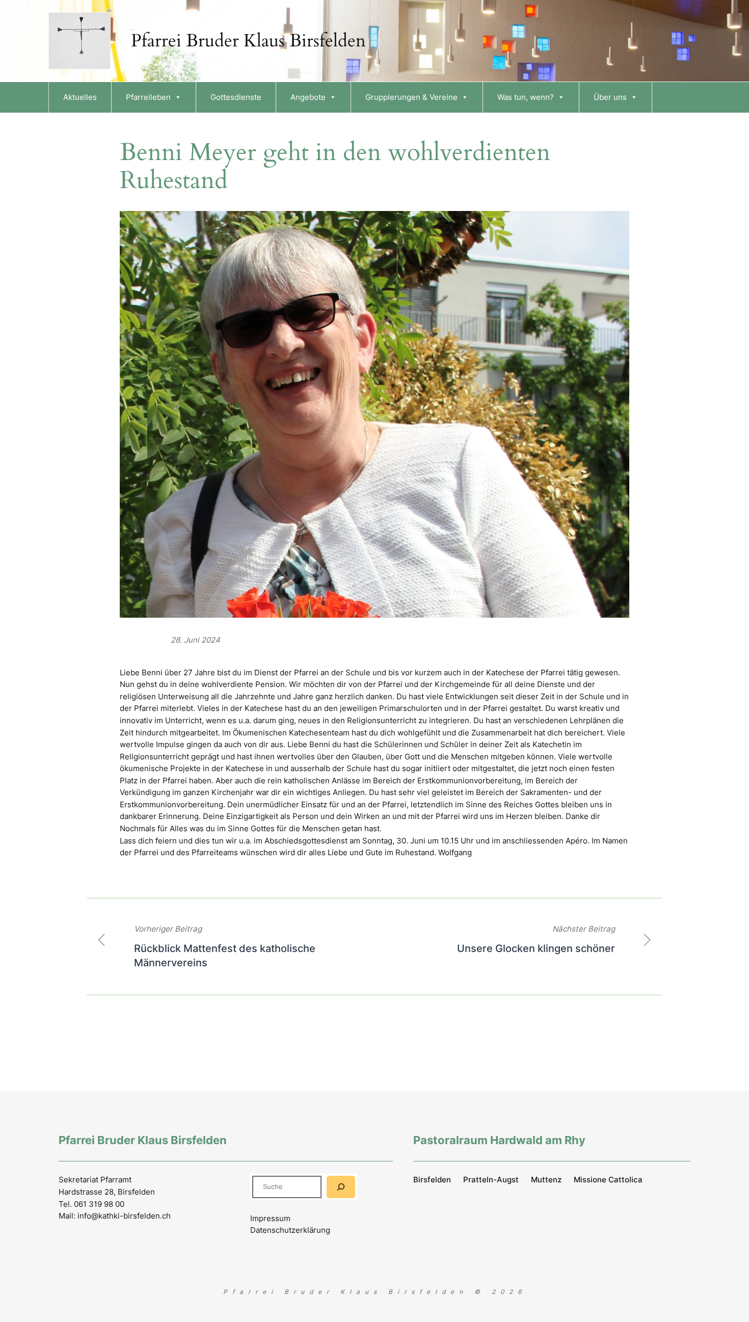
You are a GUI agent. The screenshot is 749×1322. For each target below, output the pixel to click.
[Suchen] (341, 1187)
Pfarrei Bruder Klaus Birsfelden (248, 41)
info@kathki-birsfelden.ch (124, 1216)
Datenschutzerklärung (290, 1230)
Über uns (610, 97)
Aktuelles (80, 97)
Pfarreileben (148, 97)
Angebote (308, 97)
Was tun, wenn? (525, 97)
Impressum (270, 1218)
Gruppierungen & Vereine (411, 97)
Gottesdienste (235, 97)
